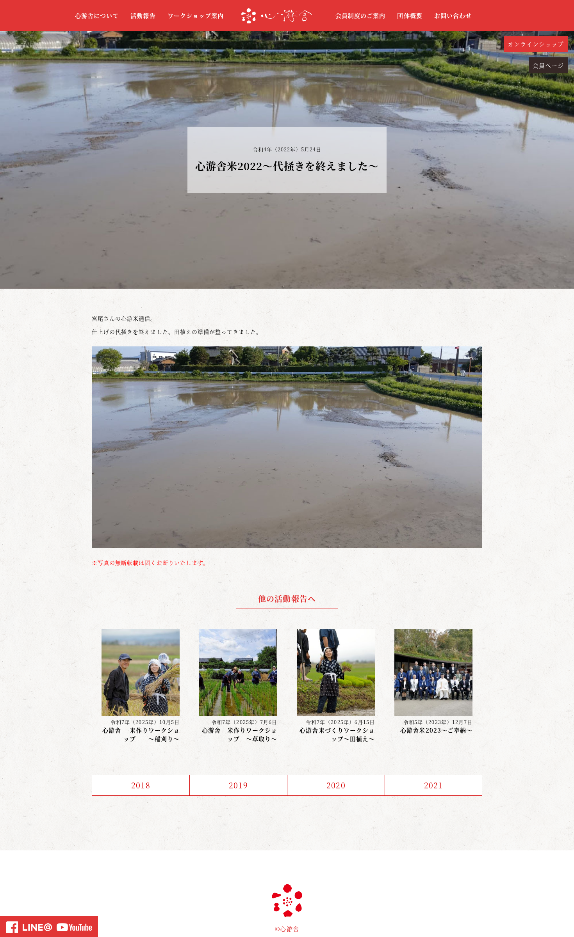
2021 (433, 785)
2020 (335, 785)
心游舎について (97, 16)
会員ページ (548, 65)
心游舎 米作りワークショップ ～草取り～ (239, 734)
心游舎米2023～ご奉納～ (436, 730)
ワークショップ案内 (196, 16)
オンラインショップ (536, 44)
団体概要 (409, 16)
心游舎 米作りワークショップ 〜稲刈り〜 (141, 734)
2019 (238, 785)
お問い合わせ (453, 16)
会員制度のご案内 (360, 16)
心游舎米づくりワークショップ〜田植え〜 (337, 734)
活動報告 (142, 16)
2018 (140, 785)
